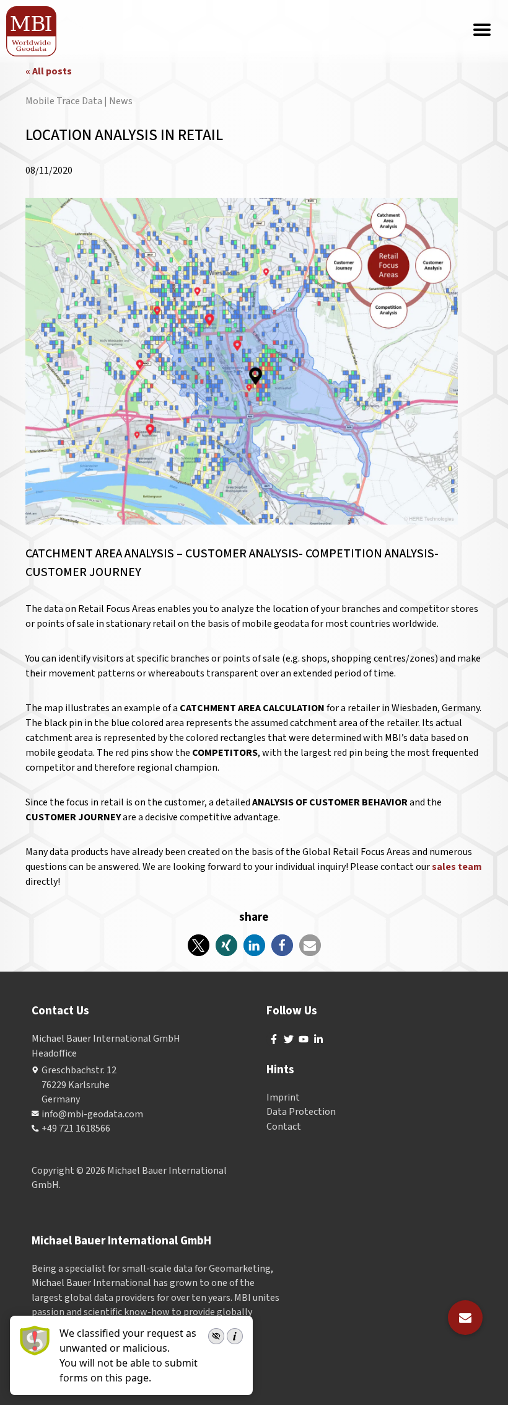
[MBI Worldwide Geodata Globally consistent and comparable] (32, 31)
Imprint (283, 1097)
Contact (283, 1126)
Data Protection (301, 1112)
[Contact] (465, 1317)
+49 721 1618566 (76, 1128)
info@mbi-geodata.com (92, 1114)
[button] (198, 945)
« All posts (48, 71)
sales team (457, 867)
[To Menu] (482, 31)
